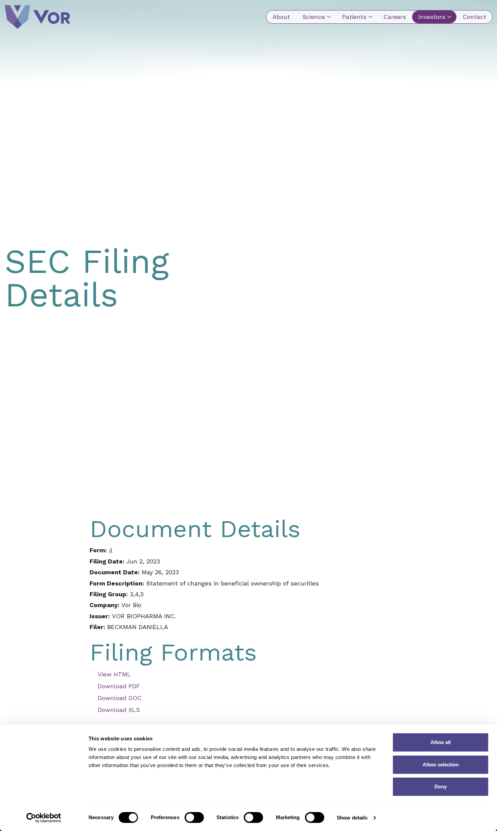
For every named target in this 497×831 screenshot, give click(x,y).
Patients (354, 16)
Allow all (440, 742)
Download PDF (119, 686)
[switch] (194, 817)
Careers (394, 16)
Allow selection (441, 764)
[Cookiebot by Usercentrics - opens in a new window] (43, 818)
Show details (352, 818)
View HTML (114, 674)
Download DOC (120, 697)
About (281, 16)
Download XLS (119, 709)
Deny (440, 786)
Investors (431, 16)
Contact (474, 16)
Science (313, 16)
